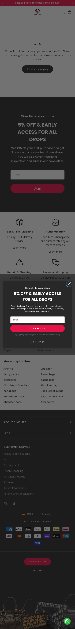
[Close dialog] (68, 284)
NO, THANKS (37, 342)
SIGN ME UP (37, 328)
